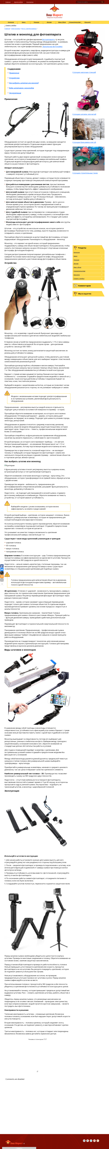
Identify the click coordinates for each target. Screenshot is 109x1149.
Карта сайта (18, 2)
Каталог (11, 22)
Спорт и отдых (11, 25)
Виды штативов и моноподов (21, 88)
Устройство (14, 78)
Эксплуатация (15, 93)
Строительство (75, 22)
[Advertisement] (37, 1055)
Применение (14, 73)
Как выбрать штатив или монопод (24, 83)
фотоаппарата (48, 39)
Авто (23, 22)
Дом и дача (62, 22)
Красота (88, 22)
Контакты (29, 2)
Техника (36, 22)
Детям (49, 22)
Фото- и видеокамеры (29, 29)
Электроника (15, 29)
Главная (8, 2)
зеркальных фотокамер (52, 46)
